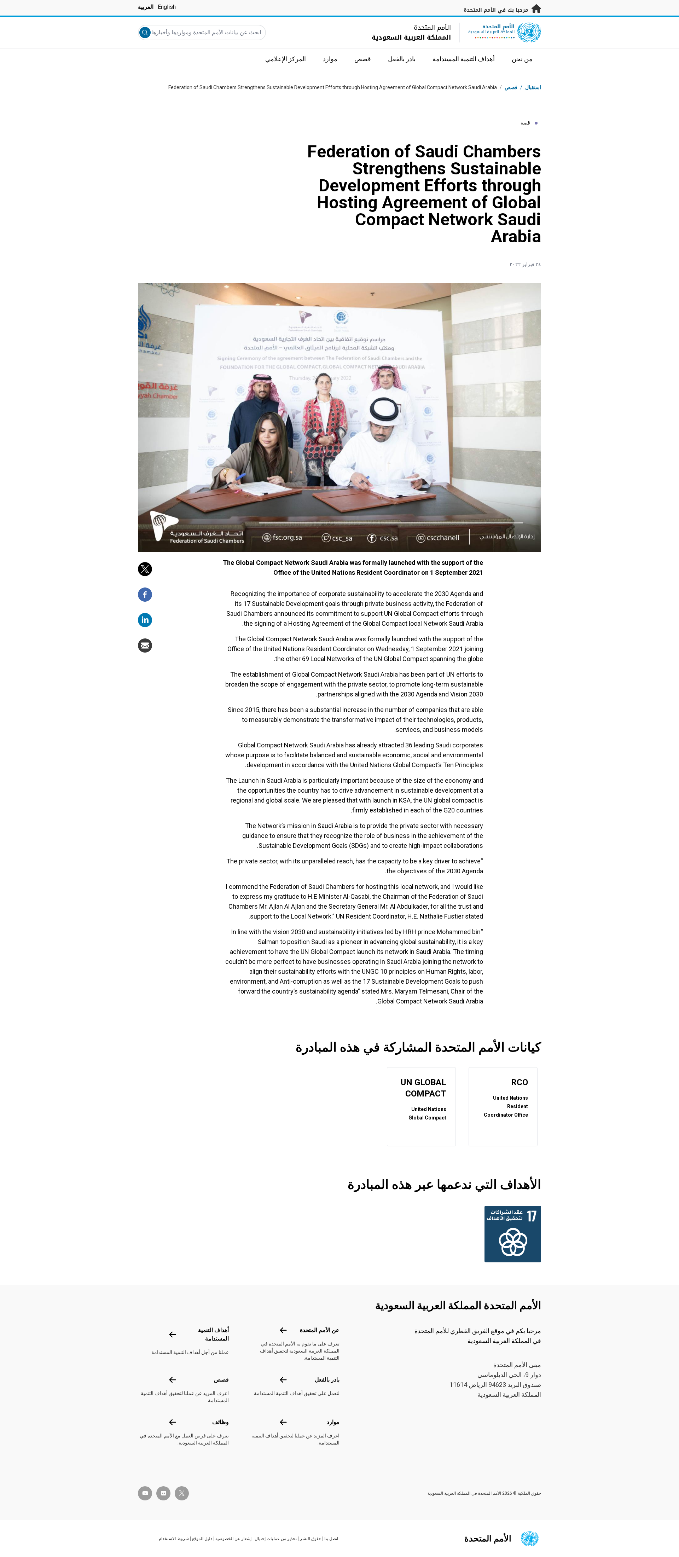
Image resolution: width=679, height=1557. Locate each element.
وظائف (220, 1422)
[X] (145, 569)
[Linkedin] (145, 620)
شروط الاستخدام (174, 1538)
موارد (333, 1422)
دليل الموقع (202, 1538)
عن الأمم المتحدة (320, 1330)
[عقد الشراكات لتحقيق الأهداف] (511, 1234)
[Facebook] (145, 595)
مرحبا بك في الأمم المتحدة (497, 10)
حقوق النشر (310, 1538)
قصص (511, 87)
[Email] (145, 645)
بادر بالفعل (327, 1379)
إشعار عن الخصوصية (233, 1538)
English (167, 7)
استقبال (533, 87)
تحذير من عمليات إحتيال (276, 1538)
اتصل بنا (331, 1538)
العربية (145, 7)
